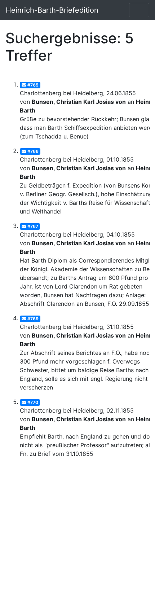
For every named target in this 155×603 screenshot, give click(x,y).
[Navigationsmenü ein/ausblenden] (139, 10)
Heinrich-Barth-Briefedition (52, 10)
